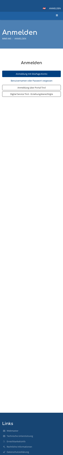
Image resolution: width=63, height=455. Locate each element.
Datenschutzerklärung (18, 451)
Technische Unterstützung (20, 436)
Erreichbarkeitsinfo (16, 441)
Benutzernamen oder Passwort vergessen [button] (31, 80)
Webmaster (12, 430)
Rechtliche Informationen (19, 446)
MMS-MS (6, 38)
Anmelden (55, 8)
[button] (44, 8)
